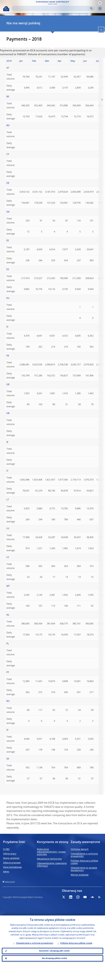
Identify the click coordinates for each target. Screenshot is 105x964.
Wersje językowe (79, 875)
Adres (6, 872)
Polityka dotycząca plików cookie (76, 943)
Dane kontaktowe (12, 867)
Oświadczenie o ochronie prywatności (34, 943)
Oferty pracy (9, 854)
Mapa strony (10, 882)
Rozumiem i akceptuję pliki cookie (54, 951)
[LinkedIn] (71, 897)
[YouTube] (85, 897)
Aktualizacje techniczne (49, 859)
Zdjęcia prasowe (12, 863)
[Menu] (100, 8)
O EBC (6, 849)
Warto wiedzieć (11, 858)
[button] (100, 3)
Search (91, 8)
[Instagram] (78, 897)
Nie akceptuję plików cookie (54, 958)
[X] (63, 897)
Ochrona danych (79, 849)
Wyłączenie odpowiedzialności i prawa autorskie (51, 852)
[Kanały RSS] (99, 897)
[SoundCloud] (92, 897)
